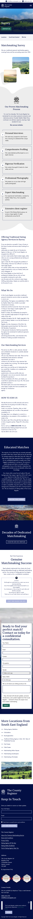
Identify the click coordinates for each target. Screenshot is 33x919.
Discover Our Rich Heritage (16, 542)
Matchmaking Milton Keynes (11, 750)
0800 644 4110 (28, 1)
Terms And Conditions (7, 838)
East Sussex (7, 744)
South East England (14, 37)
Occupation (6, 663)
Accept (9, 912)
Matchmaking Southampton (11, 754)
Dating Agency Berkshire (10, 729)
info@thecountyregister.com (14, 1)
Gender (5, 670)
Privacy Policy (5, 840)
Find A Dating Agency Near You (10, 848)
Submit (6, 705)
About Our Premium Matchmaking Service (12, 835)
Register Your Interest (16, 499)
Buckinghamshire (8, 736)
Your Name (5, 643)
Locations (3, 37)
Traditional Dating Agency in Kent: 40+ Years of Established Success (17, 740)
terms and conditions (20, 822)
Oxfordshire (7, 732)
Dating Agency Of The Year (8, 843)
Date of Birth (6, 677)
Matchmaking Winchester (11, 757)
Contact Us (6, 29)
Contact (5, 656)
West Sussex (7, 747)
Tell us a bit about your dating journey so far (14, 684)
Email (4, 650)
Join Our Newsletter (9, 826)
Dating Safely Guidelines (8, 846)
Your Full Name (5, 809)
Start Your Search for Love (16, 601)
